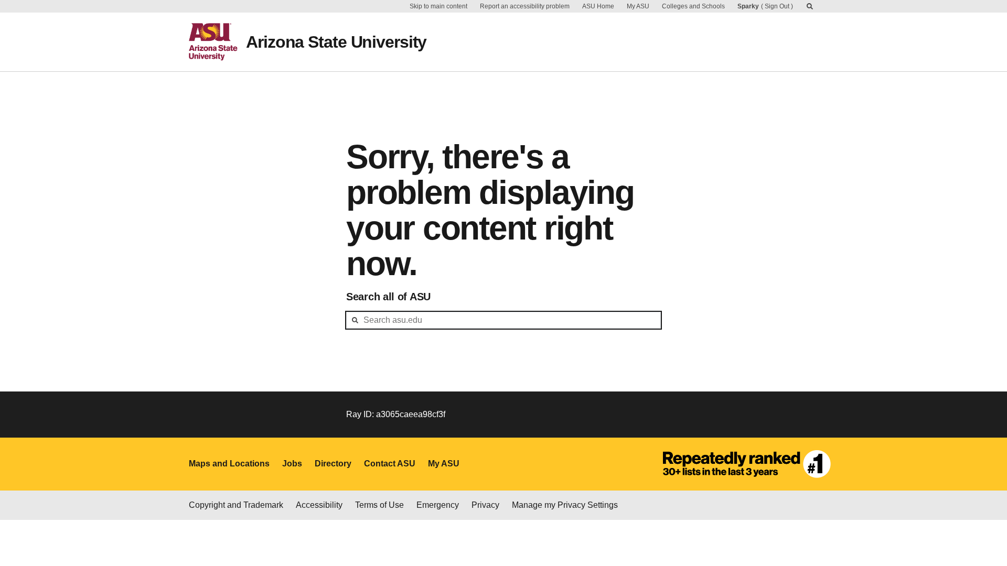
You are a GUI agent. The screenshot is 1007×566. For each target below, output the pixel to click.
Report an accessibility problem (525, 6)
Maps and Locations (229, 463)
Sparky (748, 6)
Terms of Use (379, 504)
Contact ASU (389, 463)
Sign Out (777, 6)
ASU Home (598, 6)
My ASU (638, 6)
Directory (333, 463)
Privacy (485, 504)
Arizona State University (336, 41)
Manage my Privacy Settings (565, 504)
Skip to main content (438, 6)
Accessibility (319, 504)
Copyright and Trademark (236, 504)
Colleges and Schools (693, 6)
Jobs (292, 463)
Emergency (437, 504)
